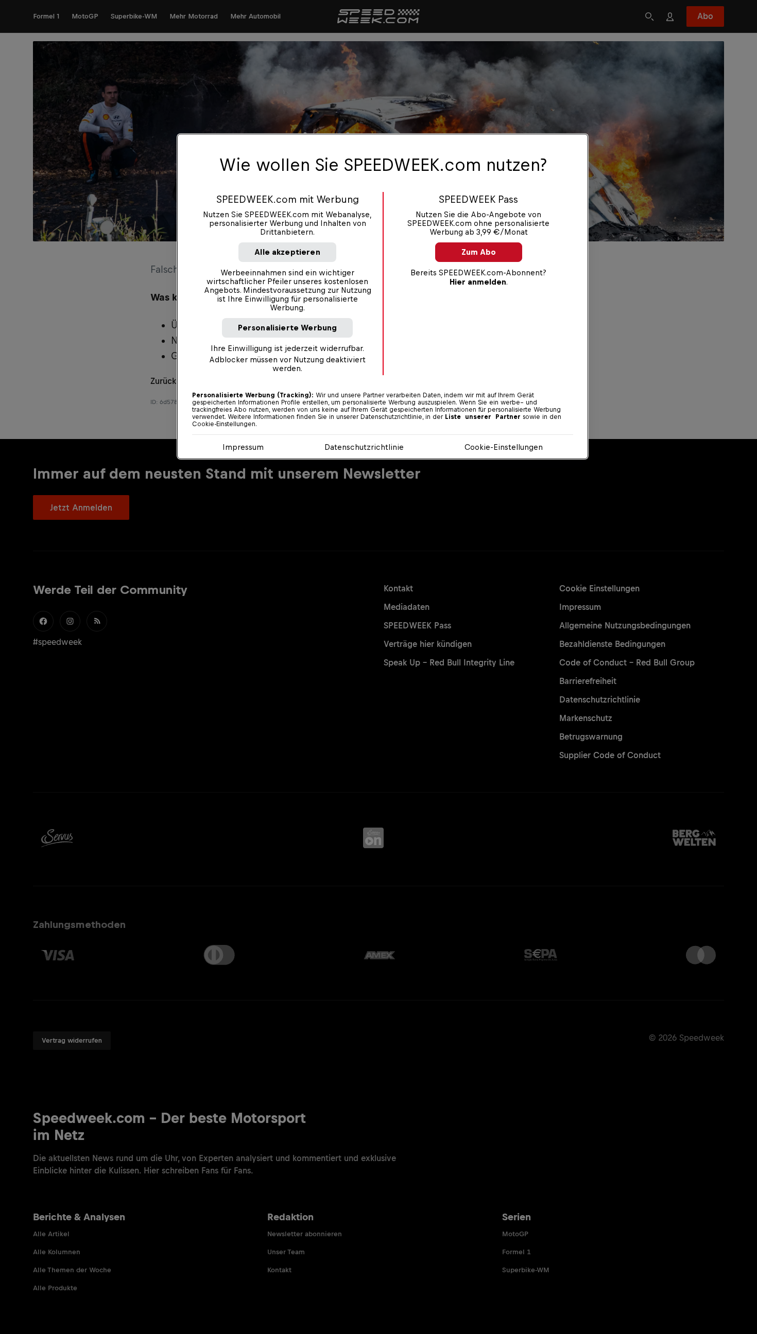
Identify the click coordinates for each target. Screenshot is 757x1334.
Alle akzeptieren (287, 252)
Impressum (243, 447)
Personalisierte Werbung (287, 327)
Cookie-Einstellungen (503, 447)
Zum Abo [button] (478, 252)
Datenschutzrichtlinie (364, 447)
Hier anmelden (478, 281)
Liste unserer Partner (483, 416)
